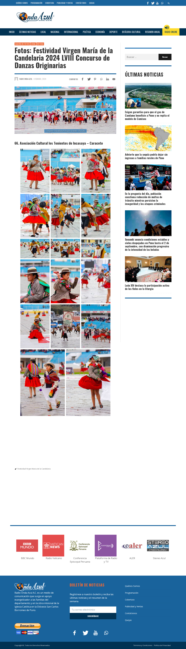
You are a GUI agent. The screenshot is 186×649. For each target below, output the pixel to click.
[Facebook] (148, 3)
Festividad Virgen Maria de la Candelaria (34, 469)
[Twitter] (152, 3)
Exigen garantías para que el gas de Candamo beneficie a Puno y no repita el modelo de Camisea (147, 115)
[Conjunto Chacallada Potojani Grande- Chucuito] (65, 110)
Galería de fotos (22, 44)
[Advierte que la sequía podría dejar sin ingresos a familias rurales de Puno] (143, 138)
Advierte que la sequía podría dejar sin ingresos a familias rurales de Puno (146, 156)
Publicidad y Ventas (134, 606)
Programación (131, 592)
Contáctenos (131, 613)
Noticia (40, 44)
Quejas (128, 620)
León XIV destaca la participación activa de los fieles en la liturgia (147, 287)
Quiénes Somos (132, 586)
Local (33, 44)
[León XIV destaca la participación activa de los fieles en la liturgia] (143, 269)
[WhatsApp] (162, 3)
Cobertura (129, 599)
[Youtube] (157, 3)
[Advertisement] (114, 16)
